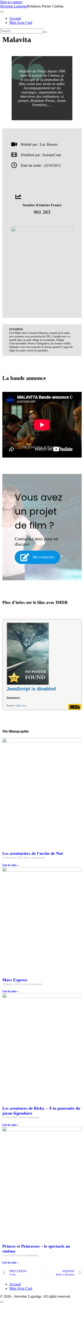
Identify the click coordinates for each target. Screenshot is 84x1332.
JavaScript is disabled (31, 688)
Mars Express (14, 980)
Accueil (15, 18)
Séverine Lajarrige (13, 6)
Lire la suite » (10, 865)
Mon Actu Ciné (20, 23)
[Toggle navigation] (2, 11)
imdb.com (21, 705)
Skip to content (11, 2)
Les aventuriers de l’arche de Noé (32, 853)
